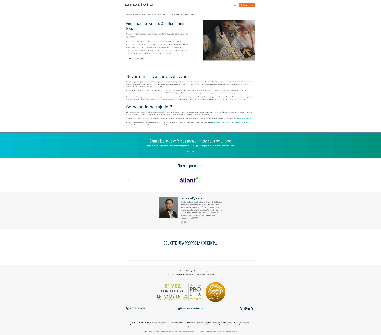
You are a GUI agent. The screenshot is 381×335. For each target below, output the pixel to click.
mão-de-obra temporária (243, 122)
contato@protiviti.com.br (192, 308)
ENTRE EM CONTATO (136, 58)
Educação (194, 5)
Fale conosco (247, 5)
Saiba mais (190, 151)
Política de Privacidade (219, 331)
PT (227, 5)
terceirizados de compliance (220, 122)
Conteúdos (207, 5)
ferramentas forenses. (244, 118)
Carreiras (219, 5)
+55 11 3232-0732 (137, 308)
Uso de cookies (161, 331)
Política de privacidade (149, 331)
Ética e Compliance (172, 331)
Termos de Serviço (232, 331)
